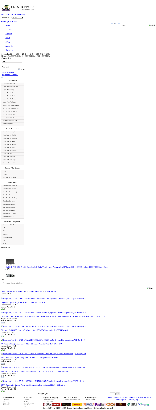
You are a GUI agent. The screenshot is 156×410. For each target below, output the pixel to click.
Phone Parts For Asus (9, 141)
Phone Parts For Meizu (9, 147)
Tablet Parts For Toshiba (9, 189)
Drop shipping (133, 400)
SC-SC (5, 174)
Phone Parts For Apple (9, 132)
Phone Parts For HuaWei (9, 135)
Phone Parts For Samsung (10, 138)
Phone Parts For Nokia (9, 156)
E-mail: (4, 61)
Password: (5, 67)
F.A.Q (7, 42)
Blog (25, 406)
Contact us (9, 50)
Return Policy (6, 403)
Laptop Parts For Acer (9, 83)
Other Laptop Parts (8, 123)
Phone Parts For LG (8, 153)
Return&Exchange (144, 397)
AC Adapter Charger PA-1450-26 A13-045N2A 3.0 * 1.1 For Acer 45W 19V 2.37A (31, 344)
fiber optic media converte (10, 177)
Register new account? (10, 75)
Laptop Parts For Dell (9, 96)
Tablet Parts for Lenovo (9, 204)
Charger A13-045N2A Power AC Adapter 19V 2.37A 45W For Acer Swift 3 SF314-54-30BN (35, 330)
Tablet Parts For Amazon (9, 213)
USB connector (7, 231)
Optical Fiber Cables (12, 168)
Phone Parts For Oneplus (9, 160)
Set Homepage (19, 14)
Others (4, 243)
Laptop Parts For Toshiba (9, 117)
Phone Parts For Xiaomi (9, 144)
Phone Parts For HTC (9, 163)
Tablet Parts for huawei (9, 210)
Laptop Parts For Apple (9, 90)
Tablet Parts (12, 182)
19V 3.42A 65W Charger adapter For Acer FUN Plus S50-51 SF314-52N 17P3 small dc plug (35, 371)
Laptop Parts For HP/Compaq (11, 105)
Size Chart (117, 397)
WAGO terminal (7, 237)
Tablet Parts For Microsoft (10, 185)
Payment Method (49, 399)
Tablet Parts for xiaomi (9, 207)
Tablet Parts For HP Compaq (10, 198)
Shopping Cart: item (9, 21)
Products (8, 29)
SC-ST (5, 171)
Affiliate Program (90, 399)
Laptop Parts (12, 80)
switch (4, 228)
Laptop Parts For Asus (9, 93)
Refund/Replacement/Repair (72, 399)
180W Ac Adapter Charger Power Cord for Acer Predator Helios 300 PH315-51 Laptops (33, 385)
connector (5, 234)
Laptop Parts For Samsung (10, 111)
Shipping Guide (48, 401)
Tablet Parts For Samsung (10, 192)
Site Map (26, 401)
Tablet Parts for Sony (8, 216)
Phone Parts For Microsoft (10, 150)
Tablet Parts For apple (9, 201)
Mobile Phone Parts (12, 129)
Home (7, 25)
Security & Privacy (29, 403)
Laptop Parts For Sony (9, 114)
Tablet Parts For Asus (8, 195)
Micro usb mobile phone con (10, 225)
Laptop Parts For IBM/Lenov (11, 108)
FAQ (4, 401)
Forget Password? (8, 72)
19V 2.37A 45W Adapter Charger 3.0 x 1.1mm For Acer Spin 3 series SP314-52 (30, 358)
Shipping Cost (121, 400)
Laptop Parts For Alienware (10, 86)
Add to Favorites (7, 14)
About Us (9, 46)
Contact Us (6, 399)
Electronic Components (12, 222)
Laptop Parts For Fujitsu (9, 99)
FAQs (141, 400)
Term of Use (27, 405)
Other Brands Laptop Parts (10, 120)
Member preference (129, 397)
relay (4, 240)
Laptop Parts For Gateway (10, 102)
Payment (8, 34)
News (7, 38)
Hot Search (6, 405)
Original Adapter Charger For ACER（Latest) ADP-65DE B (23, 302)
